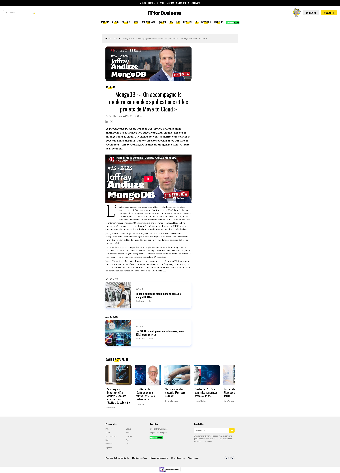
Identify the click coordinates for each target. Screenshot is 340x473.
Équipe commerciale (159, 458)
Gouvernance (148, 22)
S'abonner (329, 12)
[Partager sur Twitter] (111, 121)
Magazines (181, 3)
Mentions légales (139, 458)
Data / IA (105, 22)
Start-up (218, 22)
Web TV (143, 3)
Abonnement (193, 458)
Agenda (170, 3)
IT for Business (178, 458)
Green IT (126, 22)
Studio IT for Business (158, 429)
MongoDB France (147, 234)
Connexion (311, 12)
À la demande (194, 3)
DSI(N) (162, 3)
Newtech (187, 22)
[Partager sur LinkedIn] (106, 121)
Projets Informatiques (158, 433)
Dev (171, 22)
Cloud (115, 22)
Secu (135, 22)
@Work (162, 22)
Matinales (153, 3)
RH (197, 22)
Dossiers (206, 22)
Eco (178, 22)
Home (107, 39)
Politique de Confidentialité (117, 458)
